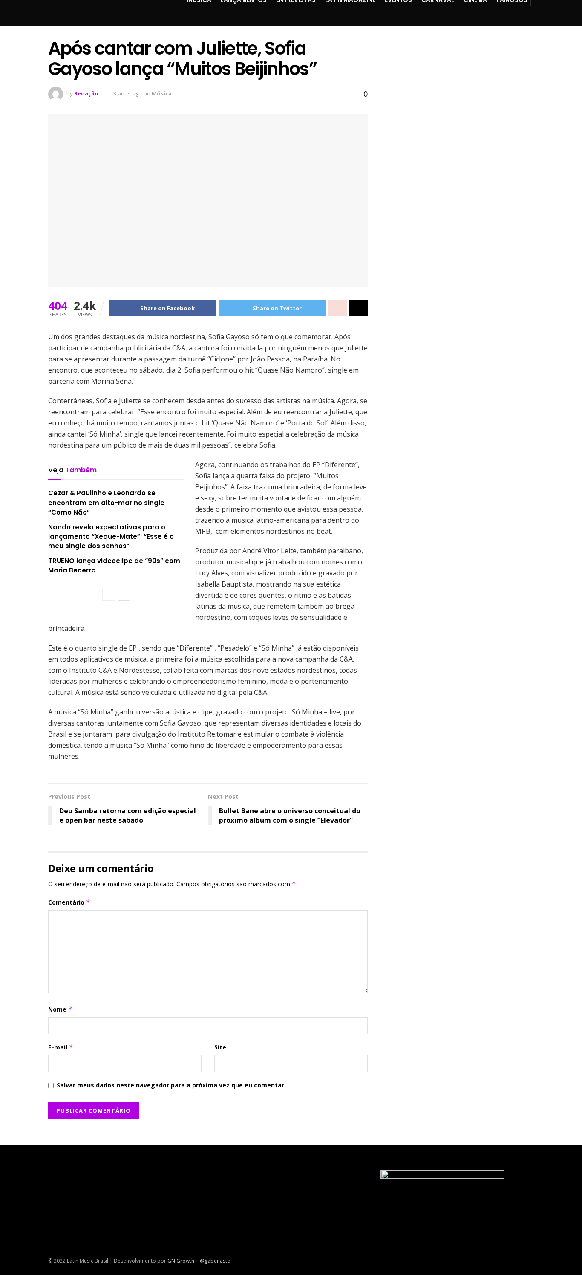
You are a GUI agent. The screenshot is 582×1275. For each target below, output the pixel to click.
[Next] (124, 595)
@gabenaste (215, 1260)
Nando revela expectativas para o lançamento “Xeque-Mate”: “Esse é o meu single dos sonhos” (111, 537)
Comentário (69, 902)
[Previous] (108, 595)
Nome (60, 1009)
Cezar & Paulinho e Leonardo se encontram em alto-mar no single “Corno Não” (106, 503)
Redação (86, 93)
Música (162, 93)
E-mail (60, 1047)
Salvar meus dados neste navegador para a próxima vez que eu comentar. (171, 1085)
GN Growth (180, 1260)
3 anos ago (127, 93)
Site (220, 1047)
